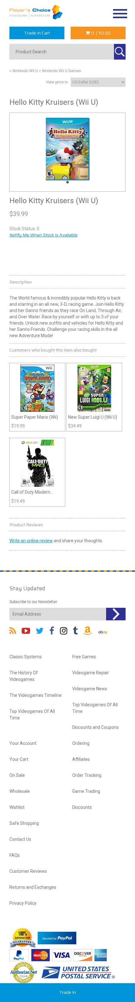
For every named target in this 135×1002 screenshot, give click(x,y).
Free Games (84, 656)
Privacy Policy (22, 903)
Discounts (82, 807)
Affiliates (81, 759)
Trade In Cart (37, 32)
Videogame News (89, 688)
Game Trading (86, 791)
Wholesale (19, 791)
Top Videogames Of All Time (32, 714)
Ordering (80, 743)
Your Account (22, 743)
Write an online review (31, 540)
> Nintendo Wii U (23, 71)
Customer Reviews (28, 871)
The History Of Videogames (23, 676)
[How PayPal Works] (57, 937)
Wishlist (16, 807)
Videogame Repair (90, 672)
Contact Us (20, 839)
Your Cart (18, 759)
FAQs (14, 855)
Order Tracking (86, 775)
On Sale (17, 775)
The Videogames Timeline (35, 695)
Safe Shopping (24, 823)
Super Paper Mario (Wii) (34, 417)
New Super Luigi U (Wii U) (92, 417)
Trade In (67, 992)
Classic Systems (25, 656)
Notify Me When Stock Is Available (43, 234)
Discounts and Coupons (95, 727)
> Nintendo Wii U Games (60, 71)
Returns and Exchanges (32, 887)
